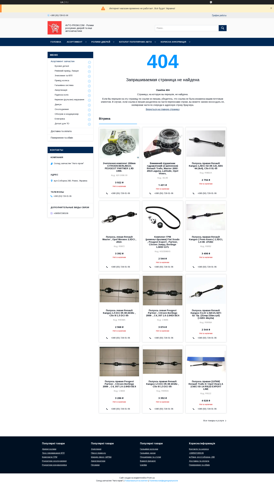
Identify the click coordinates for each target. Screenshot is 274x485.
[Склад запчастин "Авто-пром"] (55, 33)
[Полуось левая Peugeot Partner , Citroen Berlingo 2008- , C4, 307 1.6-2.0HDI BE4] (162, 290)
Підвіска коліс (62, 95)
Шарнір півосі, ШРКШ (101, 457)
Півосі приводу (98, 453)
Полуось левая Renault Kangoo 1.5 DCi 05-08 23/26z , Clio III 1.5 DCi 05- (119, 313)
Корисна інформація (173, 42)
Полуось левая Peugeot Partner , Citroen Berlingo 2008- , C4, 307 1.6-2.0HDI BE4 (162, 313)
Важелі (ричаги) (148, 461)
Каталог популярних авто (135, 42)
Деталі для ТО (62, 123)
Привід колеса (62, 80)
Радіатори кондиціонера (54, 465)
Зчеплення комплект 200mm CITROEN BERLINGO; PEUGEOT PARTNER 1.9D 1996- (119, 167)
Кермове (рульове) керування (69, 99)
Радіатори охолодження (54, 461)
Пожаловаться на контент (136, 481)
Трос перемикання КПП (53, 453)
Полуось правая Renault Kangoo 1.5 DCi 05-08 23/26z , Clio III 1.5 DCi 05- (162, 384)
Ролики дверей (100, 42)
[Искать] (223, 28)
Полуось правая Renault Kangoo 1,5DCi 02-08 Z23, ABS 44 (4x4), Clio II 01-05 (206, 166)
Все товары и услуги (213, 420)
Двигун (58, 104)
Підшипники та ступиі (150, 457)
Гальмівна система (64, 85)
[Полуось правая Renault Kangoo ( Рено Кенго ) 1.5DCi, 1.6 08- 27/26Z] (206, 217)
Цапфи (143, 465)
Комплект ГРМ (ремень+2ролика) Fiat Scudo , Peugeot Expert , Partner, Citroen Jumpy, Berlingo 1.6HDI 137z (162, 242)
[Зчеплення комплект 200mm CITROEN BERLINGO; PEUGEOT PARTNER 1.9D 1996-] (119, 143)
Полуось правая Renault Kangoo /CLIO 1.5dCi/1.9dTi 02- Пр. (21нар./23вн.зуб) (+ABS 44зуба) (206, 314)
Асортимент (74, 42)
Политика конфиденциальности (163, 481)
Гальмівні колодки (149, 449)
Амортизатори (98, 461)
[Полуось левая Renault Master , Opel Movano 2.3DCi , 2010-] (119, 217)
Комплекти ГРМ (49, 457)
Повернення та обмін (62, 137)
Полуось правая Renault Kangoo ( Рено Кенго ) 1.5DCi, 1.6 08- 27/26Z (206, 239)
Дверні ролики (49, 449)
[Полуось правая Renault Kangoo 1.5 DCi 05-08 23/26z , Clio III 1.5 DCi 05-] (162, 361)
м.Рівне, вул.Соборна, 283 (202, 457)
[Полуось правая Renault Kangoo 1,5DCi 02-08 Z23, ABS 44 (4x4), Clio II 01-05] (206, 143)
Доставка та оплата (61, 131)
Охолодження (62, 109)
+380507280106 (196, 453)
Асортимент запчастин (63, 61)
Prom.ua (151, 478)
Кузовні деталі (62, 66)
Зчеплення (96, 449)
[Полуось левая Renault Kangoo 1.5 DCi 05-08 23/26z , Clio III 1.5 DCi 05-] (119, 290)
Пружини (95, 465)
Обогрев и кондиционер (67, 114)
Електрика (60, 119)
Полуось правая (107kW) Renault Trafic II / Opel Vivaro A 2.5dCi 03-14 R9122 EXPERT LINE (206, 385)
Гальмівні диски (148, 453)
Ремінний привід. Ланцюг (67, 71)
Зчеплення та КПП (63, 75)
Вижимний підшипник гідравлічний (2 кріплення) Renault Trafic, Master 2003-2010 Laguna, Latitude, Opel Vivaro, (162, 168)
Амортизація (61, 90)
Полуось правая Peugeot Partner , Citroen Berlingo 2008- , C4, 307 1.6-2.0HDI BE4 (119, 384)
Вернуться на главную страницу (163, 109)
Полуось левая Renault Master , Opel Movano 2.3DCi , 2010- (119, 239)
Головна (55, 42)
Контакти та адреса (199, 449)
